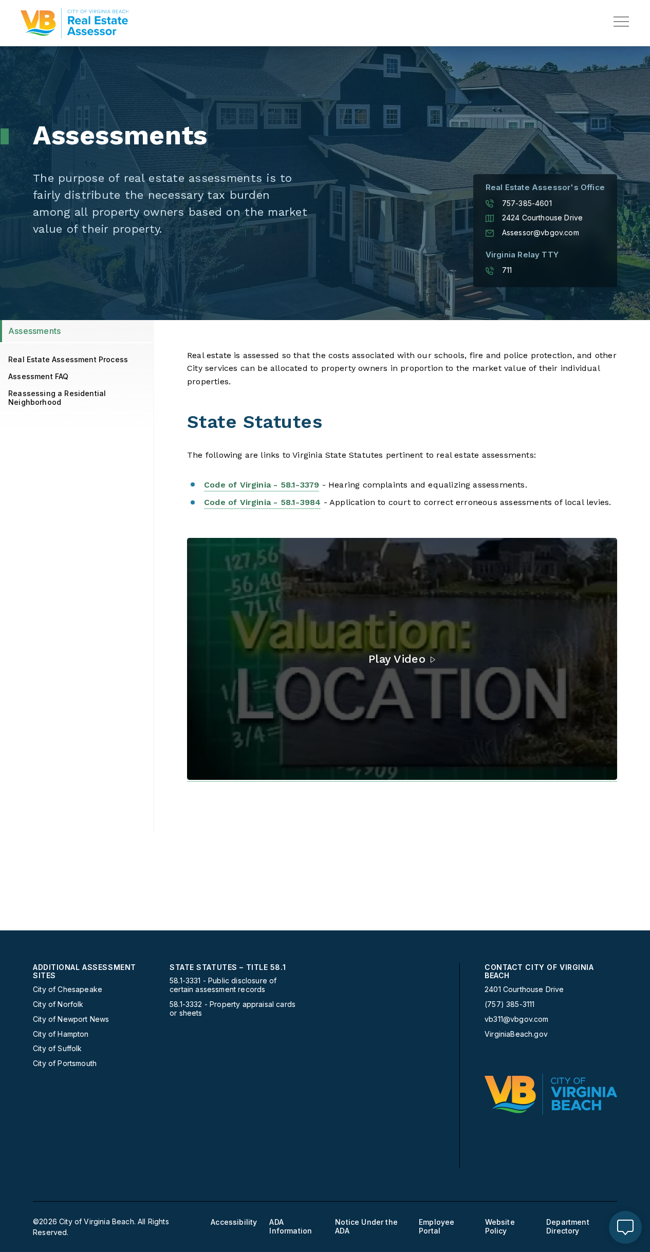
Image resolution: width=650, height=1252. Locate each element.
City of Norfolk (58, 1004)
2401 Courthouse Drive (524, 989)
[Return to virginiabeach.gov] (551, 1094)
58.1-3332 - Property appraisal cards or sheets (232, 1008)
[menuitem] (97, 1015)
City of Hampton (61, 1034)
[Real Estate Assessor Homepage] (74, 23)
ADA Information (290, 1226)
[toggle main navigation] (621, 21)
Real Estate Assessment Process (68, 359)
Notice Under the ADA (366, 1226)
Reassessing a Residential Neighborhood (57, 397)
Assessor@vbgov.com (540, 233)
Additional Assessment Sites (84, 971)
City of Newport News (71, 1019)
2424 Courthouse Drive (542, 218)
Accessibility (234, 1222)
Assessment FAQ (38, 376)
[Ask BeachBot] (625, 1227)
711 (507, 270)
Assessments (34, 331)
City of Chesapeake (67, 989)
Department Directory (567, 1226)
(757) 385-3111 (509, 1004)
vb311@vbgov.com (517, 1019)
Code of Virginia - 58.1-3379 (261, 485)
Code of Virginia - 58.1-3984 (262, 502)
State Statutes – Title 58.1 (228, 967)
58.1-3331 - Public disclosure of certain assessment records (223, 985)
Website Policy (500, 1226)
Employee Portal (436, 1226)
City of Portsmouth (65, 1063)
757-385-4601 (527, 203)
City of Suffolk (57, 1048)
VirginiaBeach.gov (516, 1034)
